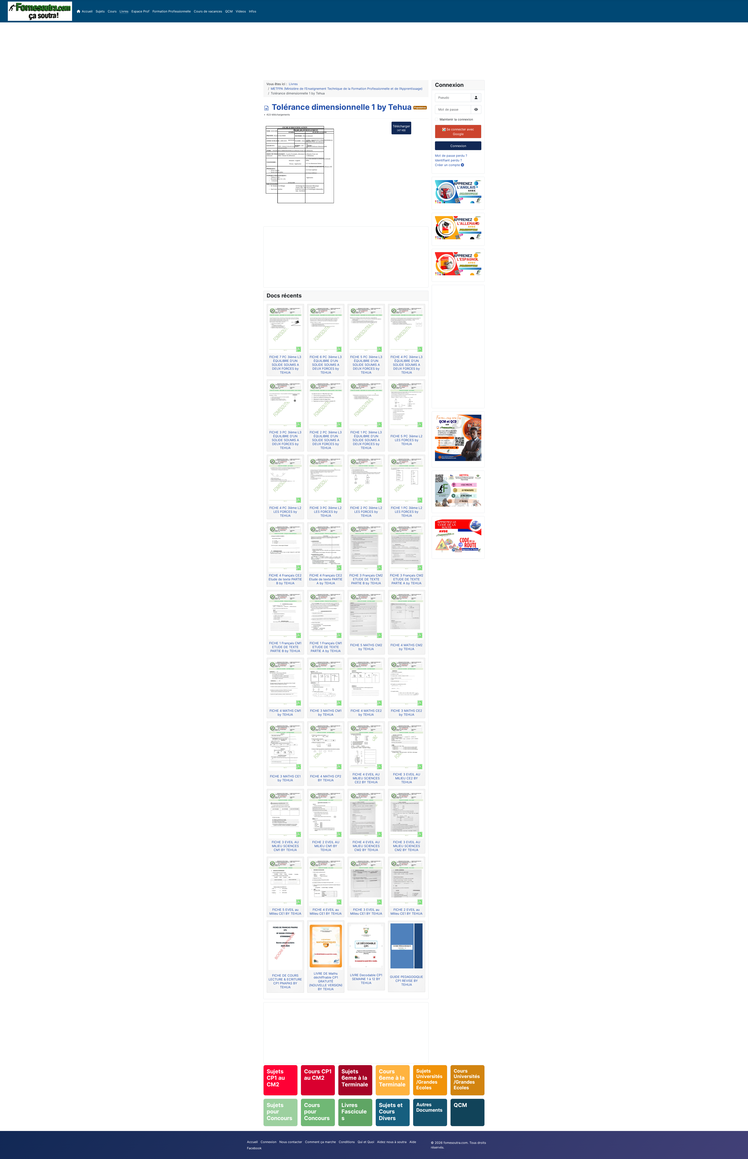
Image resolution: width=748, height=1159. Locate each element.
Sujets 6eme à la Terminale (354, 1078)
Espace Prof (140, 11)
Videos (241, 11)
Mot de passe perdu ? (451, 156)
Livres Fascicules (354, 1111)
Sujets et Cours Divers (391, 1111)
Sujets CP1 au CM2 (276, 1078)
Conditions (347, 1142)
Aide (412, 1142)
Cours (112, 11)
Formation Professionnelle (172, 11)
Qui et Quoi (366, 1142)
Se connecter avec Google (459, 131)
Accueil (87, 11)
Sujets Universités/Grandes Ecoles (429, 1079)
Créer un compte (448, 165)
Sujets (100, 11)
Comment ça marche (320, 1142)
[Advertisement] (374, 49)
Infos (252, 11)
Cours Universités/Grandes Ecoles (467, 1079)
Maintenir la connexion (456, 119)
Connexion (458, 146)
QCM (229, 11)
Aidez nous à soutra (392, 1142)
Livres (124, 11)
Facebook (254, 1148)
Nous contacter (290, 1142)
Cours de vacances (208, 11)
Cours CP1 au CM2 (318, 1074)
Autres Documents (429, 1107)
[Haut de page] (741, 1152)
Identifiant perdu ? (448, 160)
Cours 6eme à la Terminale (392, 1078)
